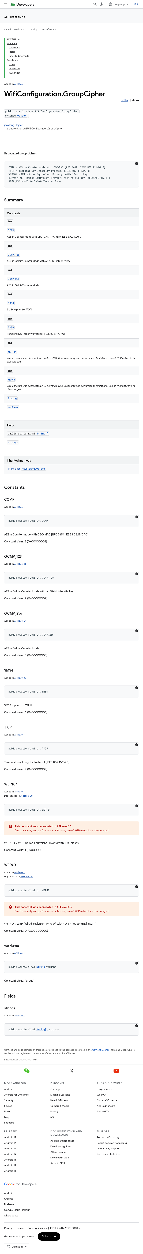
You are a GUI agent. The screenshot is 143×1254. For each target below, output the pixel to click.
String (12, 398)
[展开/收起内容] (19, 39)
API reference (14, 17)
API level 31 (20, 563)
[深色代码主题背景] (136, 163)
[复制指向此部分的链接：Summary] (26, 200)
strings (13, 442)
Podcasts (9, 1122)
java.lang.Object (13, 125)
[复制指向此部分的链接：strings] (18, 1008)
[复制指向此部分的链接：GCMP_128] (25, 557)
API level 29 (20, 620)
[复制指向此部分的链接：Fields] (19, 996)
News (7, 1111)
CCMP (11, 230)
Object (21, 115)
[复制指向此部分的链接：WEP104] (21, 784)
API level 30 (20, 677)
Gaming (55, 1089)
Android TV (103, 1111)
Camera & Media (59, 1105)
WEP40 (11, 379)
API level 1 (19, 83)
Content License (101, 1049)
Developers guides (60, 1146)
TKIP (11, 327)
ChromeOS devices (107, 1100)
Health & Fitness (59, 1100)
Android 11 (10, 1170)
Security (8, 1100)
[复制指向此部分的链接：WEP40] (19, 865)
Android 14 (10, 1154)
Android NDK (57, 1163)
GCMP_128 (13, 254)
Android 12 (10, 1165)
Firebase (9, 1204)
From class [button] (26, 468)
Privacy (54, 1111)
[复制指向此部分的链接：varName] (22, 946)
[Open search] (95, 4)
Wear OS (102, 1094)
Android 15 (10, 1148)
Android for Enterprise (16, 1094)
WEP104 (12, 351)
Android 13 (10, 1159)
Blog (6, 1117)
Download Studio (59, 1157)
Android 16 (10, 1142)
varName (13, 407)
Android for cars (106, 1105)
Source (8, 1105)
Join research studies (108, 1154)
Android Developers (14, 29)
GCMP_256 (13, 279)
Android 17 (10, 1137)
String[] (42, 433)
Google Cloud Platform (17, 1210)
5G (52, 1117)
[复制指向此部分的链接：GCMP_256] (25, 614)
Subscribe (49, 1236)
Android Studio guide (62, 1140)
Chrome (8, 1198)
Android (8, 1089)
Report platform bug (108, 1137)
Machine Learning (60, 1094)
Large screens (104, 1089)
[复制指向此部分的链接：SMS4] (16, 671)
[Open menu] (5, 4)
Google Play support (108, 1148)
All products (11, 1215)
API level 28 (26, 795)
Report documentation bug (112, 1142)
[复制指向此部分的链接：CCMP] (17, 500)
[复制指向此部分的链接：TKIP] (15, 728)
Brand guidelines (37, 1228)
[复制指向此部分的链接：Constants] (28, 488)
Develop (33, 29)
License (20, 1228)
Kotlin (124, 100)
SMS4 (11, 303)
